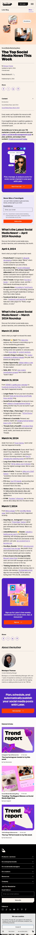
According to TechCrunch (24, 287)
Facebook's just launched (17, 299)
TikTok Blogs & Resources (9, 832)
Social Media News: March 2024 (10, 108)
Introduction (5, 102)
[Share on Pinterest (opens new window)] (18, 89)
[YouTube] (14, 909)
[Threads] (18, 909)
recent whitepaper (23, 268)
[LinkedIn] (10, 909)
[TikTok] (6, 909)
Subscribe (18, 221)
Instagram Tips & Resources (10, 755)
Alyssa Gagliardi (7, 801)
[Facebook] (26, 909)
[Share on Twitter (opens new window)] (8, 89)
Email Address (6, 890)
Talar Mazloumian (7, 762)
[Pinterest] (22, 909)
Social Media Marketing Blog (10, 793)
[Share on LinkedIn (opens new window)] (13, 89)
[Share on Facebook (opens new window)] (3, 89)
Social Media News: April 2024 (10, 105)
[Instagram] (2, 909)
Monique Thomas (8, 66)
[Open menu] (32, 4)
